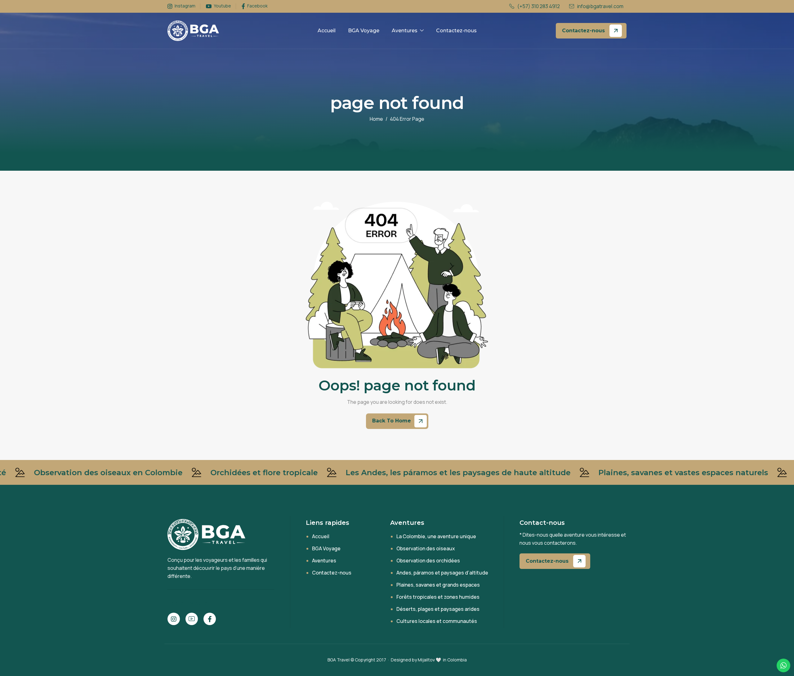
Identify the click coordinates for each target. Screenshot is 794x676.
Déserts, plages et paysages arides (438, 609)
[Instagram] (173, 619)
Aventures (404, 31)
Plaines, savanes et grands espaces (438, 584)
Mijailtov (426, 660)
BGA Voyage (363, 31)
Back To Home (392, 421)
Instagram (184, 6)
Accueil (327, 31)
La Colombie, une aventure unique (436, 536)
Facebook (257, 6)
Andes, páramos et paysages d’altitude (442, 572)
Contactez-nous (456, 31)
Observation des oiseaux (425, 548)
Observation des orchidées (428, 560)
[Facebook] (209, 619)
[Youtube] (191, 619)
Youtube (222, 6)
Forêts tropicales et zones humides (438, 596)
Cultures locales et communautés (436, 621)
